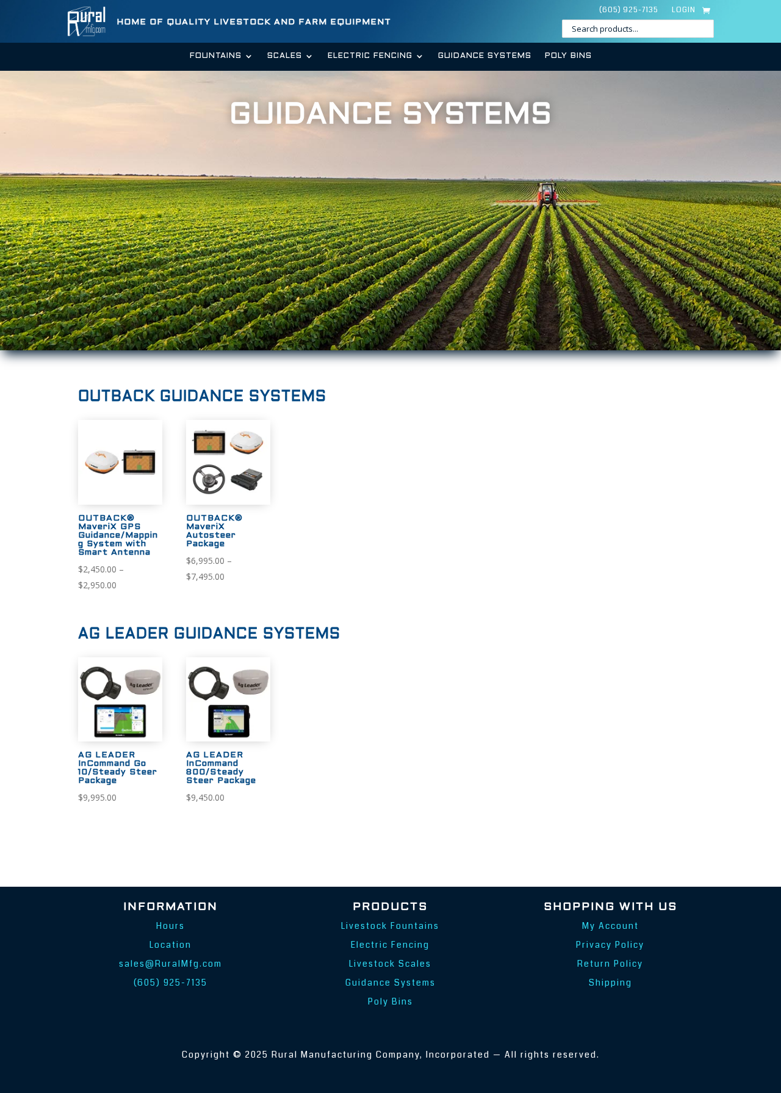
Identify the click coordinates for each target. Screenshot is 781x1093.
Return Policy (610, 964)
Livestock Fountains (390, 926)
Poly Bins (568, 56)
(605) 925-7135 (628, 10)
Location (170, 945)
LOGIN (684, 10)
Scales (284, 56)
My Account (610, 926)
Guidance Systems (484, 56)
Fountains (216, 56)
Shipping (610, 982)
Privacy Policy (610, 945)
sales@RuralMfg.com (170, 964)
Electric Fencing (370, 56)
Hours (170, 926)
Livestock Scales (390, 964)
